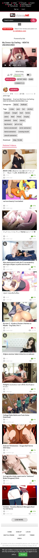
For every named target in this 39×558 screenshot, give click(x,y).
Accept (23, 554)
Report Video (22, 79)
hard (21, 113)
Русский (9, 4)
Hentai (16, 104)
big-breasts (8, 124)
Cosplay (26, 117)
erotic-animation (25, 128)
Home (10, 532)
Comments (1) (19, 83)
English (32, 3)
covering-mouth (24, 131)
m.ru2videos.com (19, 31)
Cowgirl (14, 113)
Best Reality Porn (26, 4)
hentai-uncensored (10, 128)
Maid (12, 117)
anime (6, 117)
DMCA (19, 538)
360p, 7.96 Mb (17, 140)
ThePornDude (14, 6)
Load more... (19, 520)
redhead (7, 113)
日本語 (15, 3)
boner (15, 120)
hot (23, 109)
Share (31, 79)
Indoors (22, 120)
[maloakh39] (5, 89)
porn (18, 109)
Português (23, 3)
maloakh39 (14, 89)
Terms (32, 535)
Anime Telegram (26, 6)
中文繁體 (6, 3)
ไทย (16, 4)
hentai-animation (10, 131)
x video (12, 109)
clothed (30, 109)
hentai (28, 113)
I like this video (8, 75)
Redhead (24, 104)
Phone (19, 117)
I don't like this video (11, 75)
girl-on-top (18, 124)
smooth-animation (10, 135)
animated (7, 120)
